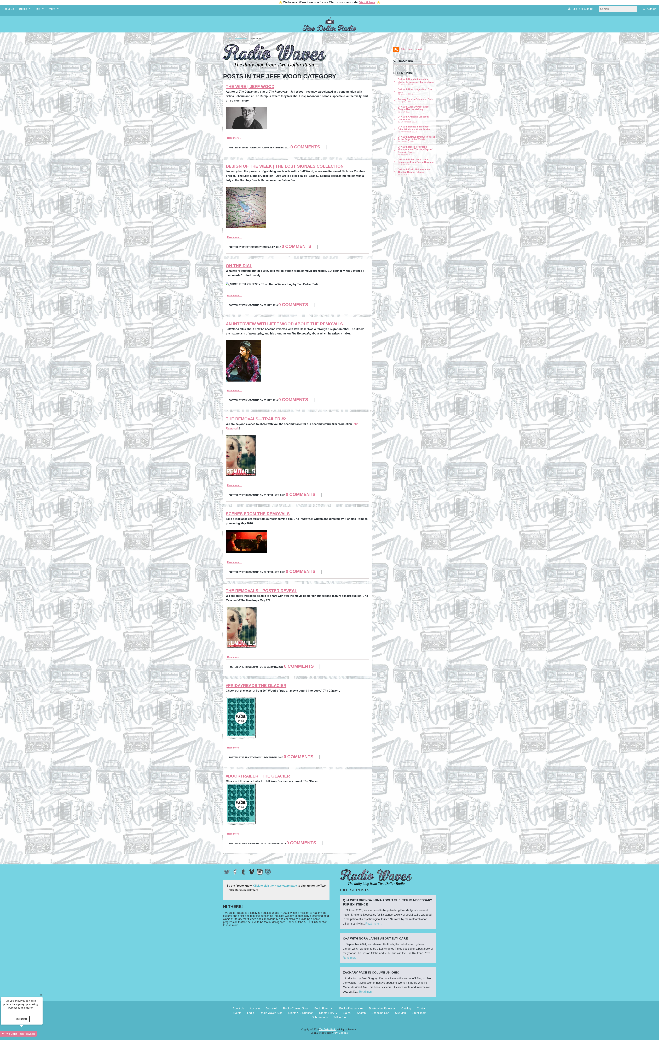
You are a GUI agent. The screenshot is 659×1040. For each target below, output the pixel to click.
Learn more (21, 1019)
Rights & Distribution (300, 1012)
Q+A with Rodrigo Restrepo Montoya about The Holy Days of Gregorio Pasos (415, 150)
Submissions (320, 1017)
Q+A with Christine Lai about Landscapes (413, 119)
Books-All (271, 1008)
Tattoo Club (340, 1017)
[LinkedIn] (268, 872)
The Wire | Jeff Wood (250, 86)
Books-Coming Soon (296, 1008)
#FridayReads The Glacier (256, 685)
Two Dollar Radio (327, 1029)
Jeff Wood (256, 39)
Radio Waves (241, 39)
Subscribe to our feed (411, 49)
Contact (421, 1008)
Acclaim (255, 1008)
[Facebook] (235, 872)
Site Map (400, 1012)
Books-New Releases (382, 1008)
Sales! (347, 1012)
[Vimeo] (251, 872)
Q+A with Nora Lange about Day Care (415, 92)
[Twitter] (227, 872)
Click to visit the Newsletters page (275, 885)
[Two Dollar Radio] (329, 23)
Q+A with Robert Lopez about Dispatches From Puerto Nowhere (415, 162)
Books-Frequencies (351, 1008)
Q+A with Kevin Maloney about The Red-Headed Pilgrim (414, 172)
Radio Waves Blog (271, 1012)
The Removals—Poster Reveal (261, 590)
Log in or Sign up (582, 8)
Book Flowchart (323, 1008)
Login (250, 1012)
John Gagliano (340, 1033)
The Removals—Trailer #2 (256, 419)
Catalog (406, 1008)
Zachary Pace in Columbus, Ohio (415, 100)
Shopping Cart (380, 1012)
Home (228, 39)
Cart (651, 8)
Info (38, 8)
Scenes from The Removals (258, 513)
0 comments (305, 146)
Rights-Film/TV (328, 1012)
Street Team (419, 1012)
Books (23, 8)
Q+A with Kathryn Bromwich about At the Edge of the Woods (416, 139)
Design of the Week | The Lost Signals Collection (285, 166)
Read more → (234, 138)
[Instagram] (260, 872)
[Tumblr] (243, 872)
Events (237, 1012)
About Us (8, 8)
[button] (25, 1034)
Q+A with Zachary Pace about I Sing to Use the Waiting (414, 109)
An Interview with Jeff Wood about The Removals (284, 324)
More (52, 8)
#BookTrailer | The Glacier (258, 776)
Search (361, 1012)
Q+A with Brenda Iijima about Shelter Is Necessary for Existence (416, 81)
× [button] (41, 995)
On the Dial (239, 265)
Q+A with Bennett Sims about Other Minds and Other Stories (414, 129)
